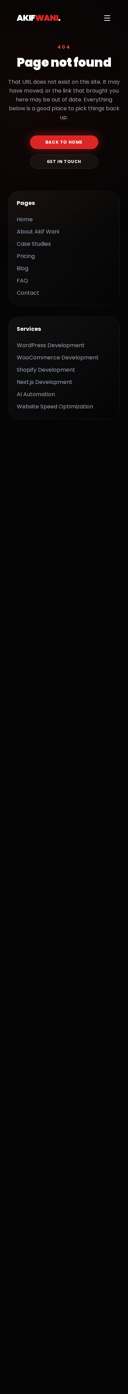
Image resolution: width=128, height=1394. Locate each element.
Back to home (64, 142)
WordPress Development (51, 345)
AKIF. (38, 18)
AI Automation (36, 394)
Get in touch (64, 161)
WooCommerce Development (58, 357)
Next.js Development (44, 382)
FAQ (22, 281)
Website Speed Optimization (55, 406)
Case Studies (34, 244)
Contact (28, 293)
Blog (22, 268)
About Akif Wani (38, 232)
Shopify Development (46, 370)
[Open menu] (107, 18)
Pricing (26, 256)
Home (25, 219)
